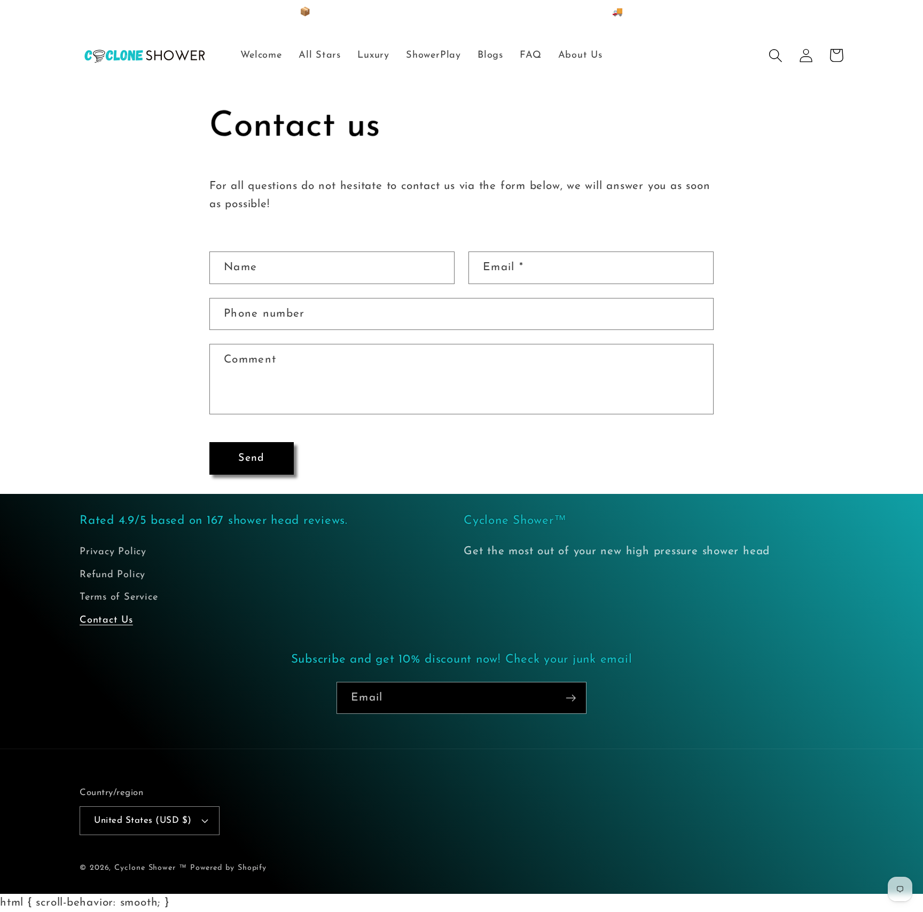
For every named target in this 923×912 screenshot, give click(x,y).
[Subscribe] (571, 698)
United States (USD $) (143, 820)
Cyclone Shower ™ (150, 868)
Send (251, 458)
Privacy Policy (113, 552)
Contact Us (106, 620)
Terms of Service (119, 597)
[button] (775, 55)
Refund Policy (112, 575)
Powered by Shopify (228, 868)
